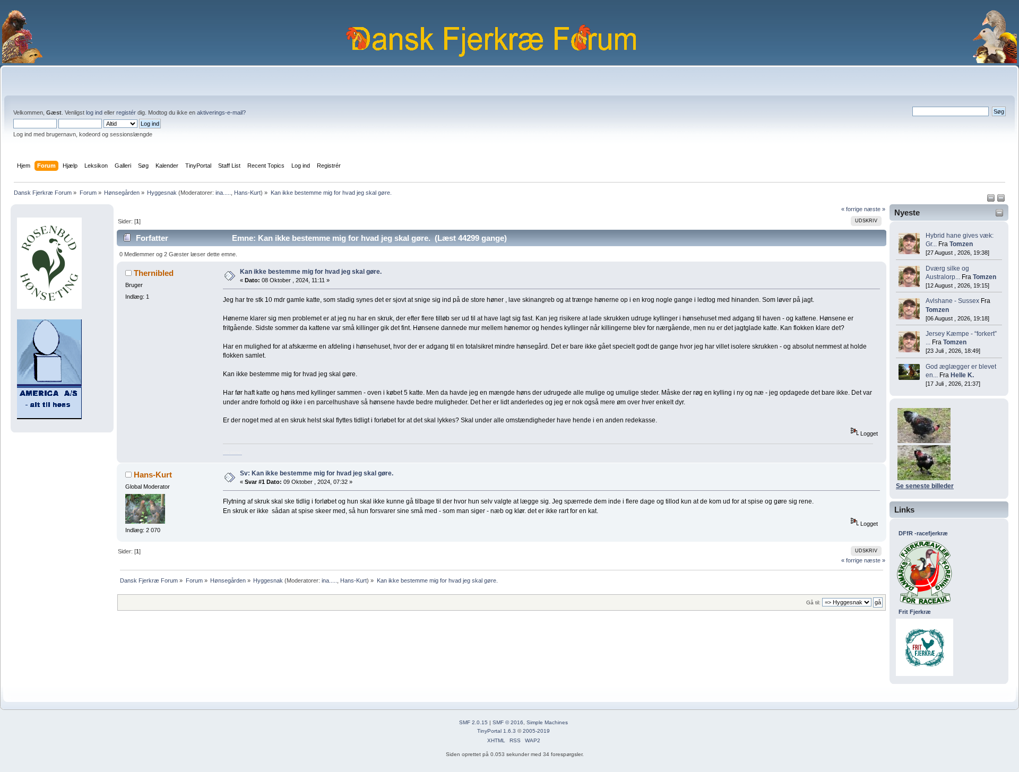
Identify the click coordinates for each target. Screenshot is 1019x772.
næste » (874, 209)
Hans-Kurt (247, 192)
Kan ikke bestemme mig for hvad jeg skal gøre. (311, 271)
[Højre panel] (1001, 200)
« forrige (851, 209)
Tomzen (961, 244)
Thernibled (154, 272)
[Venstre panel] (992, 200)
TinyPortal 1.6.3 (496, 731)
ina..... (223, 192)
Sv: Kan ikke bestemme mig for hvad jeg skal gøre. (316, 473)
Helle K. (962, 375)
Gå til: (813, 602)
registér (126, 112)
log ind (94, 112)
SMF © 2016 (508, 722)
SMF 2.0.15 (473, 722)
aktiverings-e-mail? (221, 112)
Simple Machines (547, 722)
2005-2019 (536, 731)
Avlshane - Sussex (952, 301)
